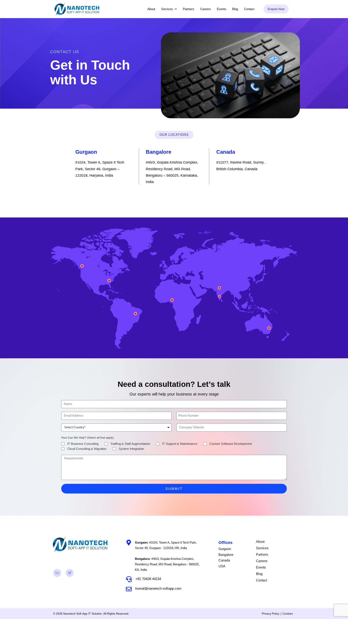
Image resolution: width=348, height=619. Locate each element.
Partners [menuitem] (188, 9)
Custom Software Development (230, 443)
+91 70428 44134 (148, 579)
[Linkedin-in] (57, 573)
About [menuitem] (151, 9)
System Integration (131, 448)
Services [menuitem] (167, 9)
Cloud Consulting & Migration (87, 448)
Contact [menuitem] (249, 9)
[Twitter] (70, 573)
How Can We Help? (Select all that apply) (87, 437)
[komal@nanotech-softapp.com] (129, 589)
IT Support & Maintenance (179, 443)
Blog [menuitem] (235, 9)
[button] (174, 135)
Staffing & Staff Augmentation (130, 443)
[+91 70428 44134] (129, 579)
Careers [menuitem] (205, 9)
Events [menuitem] (221, 9)
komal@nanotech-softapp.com (158, 588)
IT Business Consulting (82, 443)
